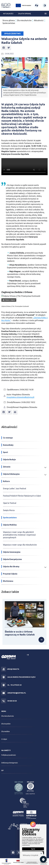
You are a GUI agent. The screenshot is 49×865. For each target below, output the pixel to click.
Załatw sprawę (24, 14)
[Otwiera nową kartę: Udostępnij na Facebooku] (3, 47)
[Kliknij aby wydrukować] (15, 412)
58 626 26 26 (12, 701)
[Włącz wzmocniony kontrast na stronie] (45, 5)
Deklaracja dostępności (9, 763)
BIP (2, 770)
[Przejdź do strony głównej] (5, 5)
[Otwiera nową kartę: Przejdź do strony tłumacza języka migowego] (36, 5)
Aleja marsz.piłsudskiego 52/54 (21, 677)
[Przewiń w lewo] (21, 655)
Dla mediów (5, 731)
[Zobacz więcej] (41, 640)
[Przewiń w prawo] (27, 655)
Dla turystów (5, 724)
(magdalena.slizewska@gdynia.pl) (20, 397)
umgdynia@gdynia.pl (16, 693)
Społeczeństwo (9, 23)
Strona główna (9, 20)
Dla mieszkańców (24, 20)
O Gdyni (4, 739)
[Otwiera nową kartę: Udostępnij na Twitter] (8, 47)
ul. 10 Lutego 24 (14, 685)
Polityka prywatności (8, 755)
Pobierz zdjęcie (10, 300)
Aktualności (8, 14)
